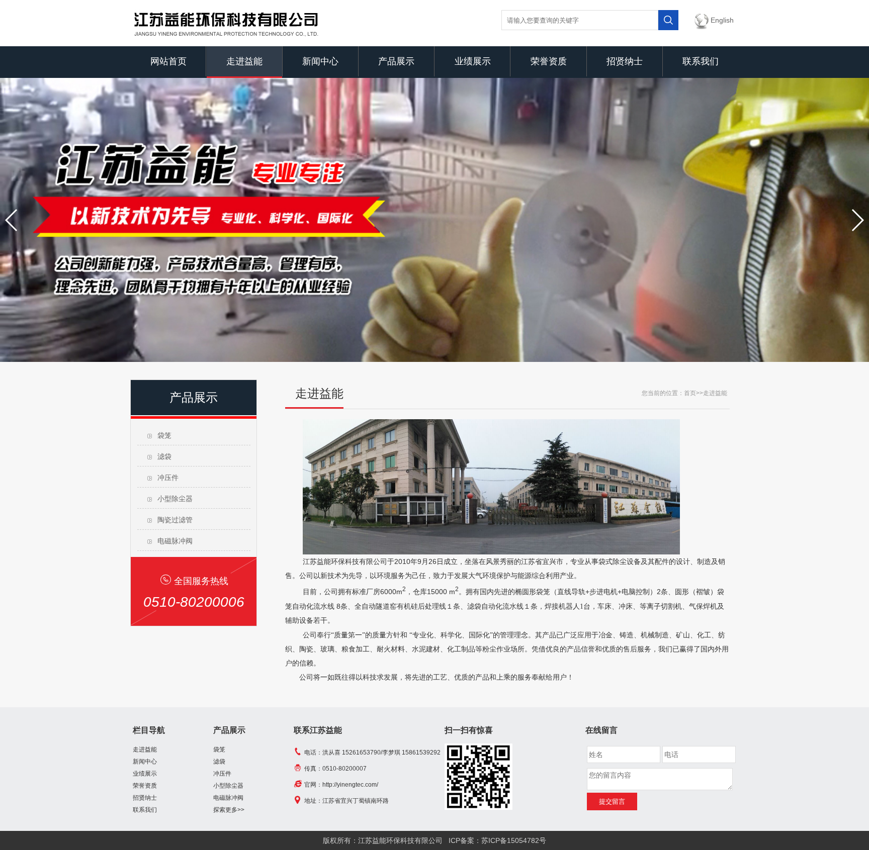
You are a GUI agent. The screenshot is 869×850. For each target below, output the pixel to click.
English (722, 20)
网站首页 (168, 61)
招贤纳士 (624, 61)
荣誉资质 (549, 61)
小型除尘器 (175, 499)
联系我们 (700, 61)
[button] (12, 220)
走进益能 (244, 61)
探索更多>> (228, 809)
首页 (690, 393)
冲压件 (168, 478)
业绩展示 (473, 61)
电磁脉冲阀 (175, 541)
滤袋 (164, 456)
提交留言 (612, 801)
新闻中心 (320, 61)
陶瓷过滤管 (175, 520)
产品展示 (396, 61)
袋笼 (164, 435)
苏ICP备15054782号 (513, 840)
